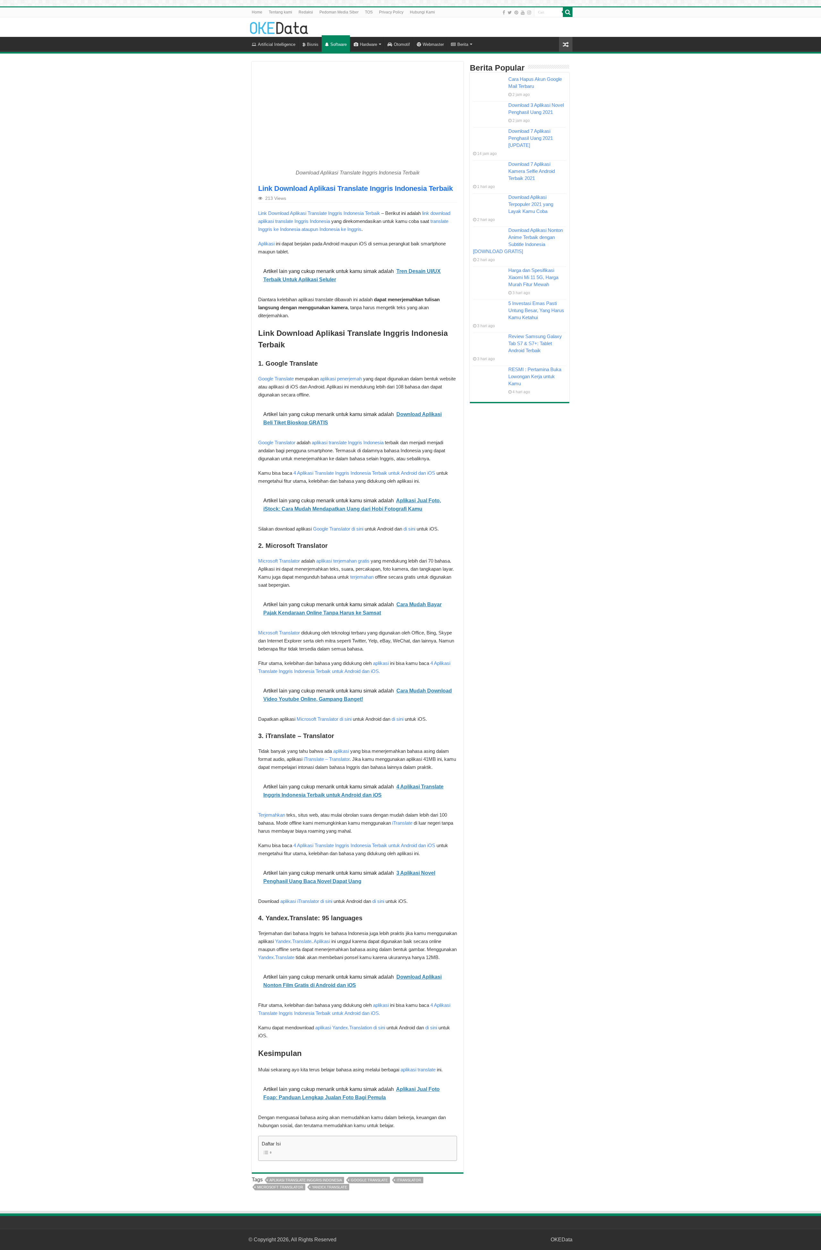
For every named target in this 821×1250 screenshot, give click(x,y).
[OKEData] (279, 26)
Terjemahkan (271, 815)
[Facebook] (504, 12)
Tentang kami (280, 12)
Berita (462, 44)
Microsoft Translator (279, 561)
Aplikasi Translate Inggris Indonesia (305, 1180)
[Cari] (567, 12)
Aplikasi (266, 243)
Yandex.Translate (293, 941)
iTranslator (409, 1180)
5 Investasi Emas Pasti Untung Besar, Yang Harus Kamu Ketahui (536, 310)
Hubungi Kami (422, 12)
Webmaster (433, 44)
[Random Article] (565, 44)
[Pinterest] (516, 12)
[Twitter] (509, 12)
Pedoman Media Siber (339, 12)
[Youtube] (522, 12)
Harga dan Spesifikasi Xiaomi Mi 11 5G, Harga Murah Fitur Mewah (533, 277)
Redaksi (306, 12)
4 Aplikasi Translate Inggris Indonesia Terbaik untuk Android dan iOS (364, 473)
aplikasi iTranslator (299, 901)
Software (338, 44)
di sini (357, 528)
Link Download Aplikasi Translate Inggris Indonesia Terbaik (319, 213)
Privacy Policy (391, 12)
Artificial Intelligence (276, 44)
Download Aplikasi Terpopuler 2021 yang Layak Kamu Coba (530, 204)
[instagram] (529, 12)
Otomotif (402, 44)
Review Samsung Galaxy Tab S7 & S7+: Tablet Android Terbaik (535, 343)
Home (257, 12)
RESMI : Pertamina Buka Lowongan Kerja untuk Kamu (534, 376)
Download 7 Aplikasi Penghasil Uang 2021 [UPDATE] (530, 138)
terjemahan (362, 577)
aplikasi (381, 663)
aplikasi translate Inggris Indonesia (348, 442)
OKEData (561, 1239)
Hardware (368, 44)
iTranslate (402, 823)
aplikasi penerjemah (341, 378)
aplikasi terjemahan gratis (342, 561)
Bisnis (312, 44)
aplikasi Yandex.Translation (343, 1027)
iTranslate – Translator (327, 759)
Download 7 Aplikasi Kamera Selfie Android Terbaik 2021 (531, 171)
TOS (369, 12)
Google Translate (276, 378)
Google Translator (276, 442)
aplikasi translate (418, 1069)
